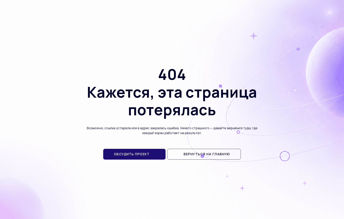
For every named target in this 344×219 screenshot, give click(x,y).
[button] (134, 154)
